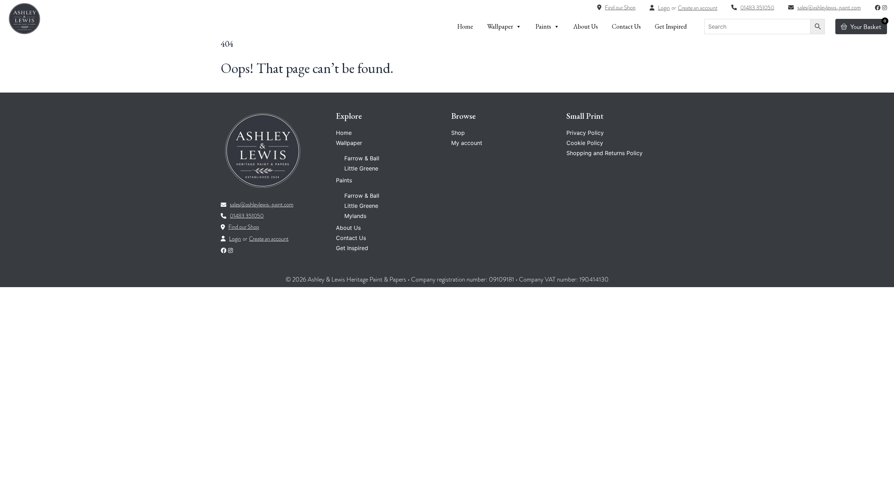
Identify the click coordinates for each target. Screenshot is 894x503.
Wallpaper (500, 26)
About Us (585, 26)
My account (466, 142)
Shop (458, 132)
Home (465, 26)
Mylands (355, 215)
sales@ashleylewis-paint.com (261, 205)
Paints (543, 26)
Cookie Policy (584, 142)
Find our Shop (243, 227)
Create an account (697, 8)
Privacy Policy (585, 132)
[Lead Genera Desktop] (24, 18)
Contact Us (626, 26)
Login (664, 8)
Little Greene (361, 168)
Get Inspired (671, 26)
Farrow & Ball (361, 158)
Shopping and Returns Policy (604, 153)
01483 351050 (247, 216)
